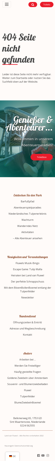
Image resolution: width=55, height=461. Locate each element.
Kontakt (27, 334)
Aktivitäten (27, 232)
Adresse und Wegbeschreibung (28, 328)
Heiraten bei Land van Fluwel (27, 275)
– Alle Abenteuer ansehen (27, 238)
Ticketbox (41, 157)
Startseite (21, 78)
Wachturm (27, 220)
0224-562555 (27, 425)
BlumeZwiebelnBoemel (27, 402)
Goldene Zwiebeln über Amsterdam (27, 378)
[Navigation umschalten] (6, 4)
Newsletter (27, 297)
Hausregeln (9, 446)
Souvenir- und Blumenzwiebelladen (27, 384)
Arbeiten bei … (27, 359)
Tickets (46, 4)
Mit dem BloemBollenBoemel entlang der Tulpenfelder (27, 289)
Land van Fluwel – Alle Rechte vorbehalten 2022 (24, 435)
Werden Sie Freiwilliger (28, 365)
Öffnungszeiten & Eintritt (27, 322)
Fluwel (27, 390)
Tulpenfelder (27, 396)
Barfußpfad (27, 201)
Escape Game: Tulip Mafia (27, 269)
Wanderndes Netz (27, 226)
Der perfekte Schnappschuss (27, 281)
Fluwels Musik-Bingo (27, 263)
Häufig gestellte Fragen (27, 371)
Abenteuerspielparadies (27, 207)
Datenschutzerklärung (24, 446)
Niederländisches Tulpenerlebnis (27, 213)
